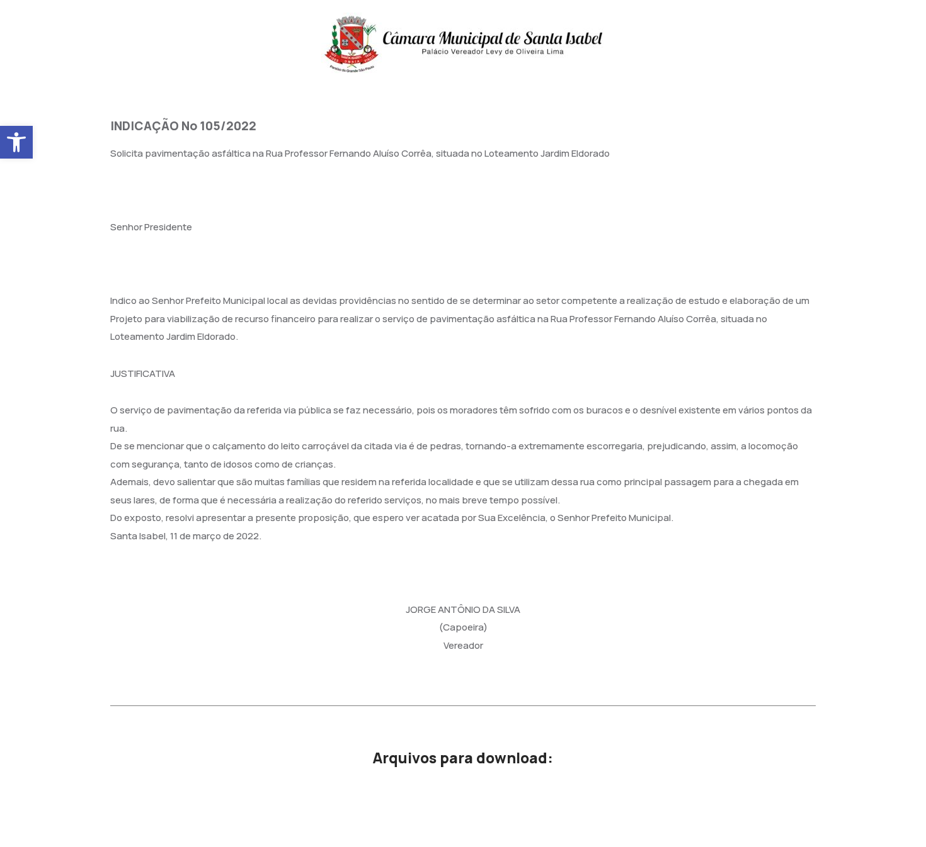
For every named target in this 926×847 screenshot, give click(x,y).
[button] (16, 142)
